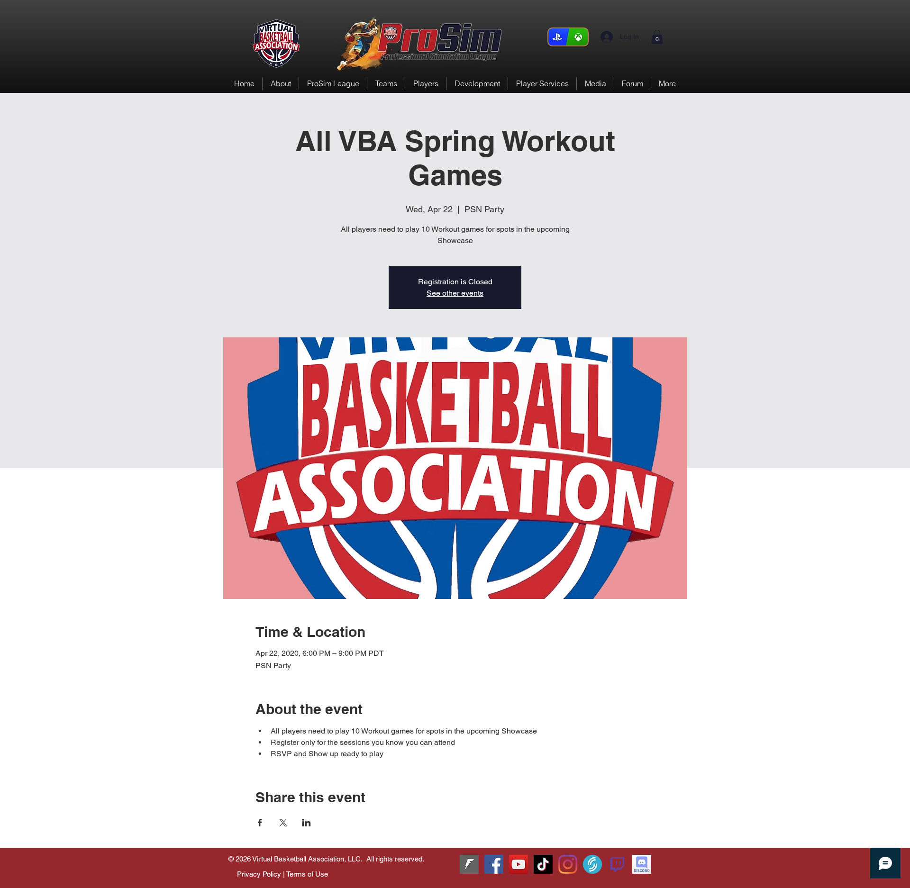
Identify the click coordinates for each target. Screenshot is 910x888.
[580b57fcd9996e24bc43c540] (617, 864)
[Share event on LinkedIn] (306, 822)
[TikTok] (543, 864)
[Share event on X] (283, 822)
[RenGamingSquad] (493, 864)
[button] (657, 37)
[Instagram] (567, 864)
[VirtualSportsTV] (592, 864)
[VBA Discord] (641, 864)
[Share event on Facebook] (259, 822)
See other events (455, 293)
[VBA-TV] (518, 864)
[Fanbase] (469, 864)
